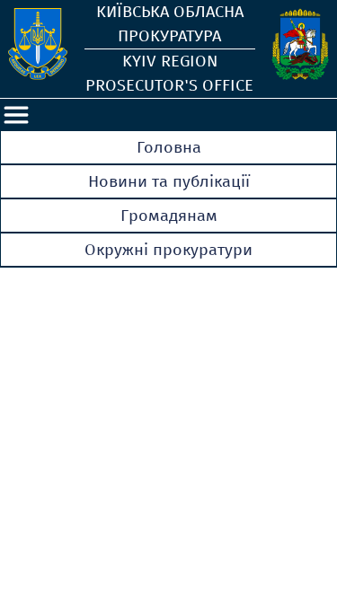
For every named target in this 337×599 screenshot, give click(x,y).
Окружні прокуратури (168, 250)
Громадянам (168, 215)
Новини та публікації (169, 181)
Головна (169, 147)
